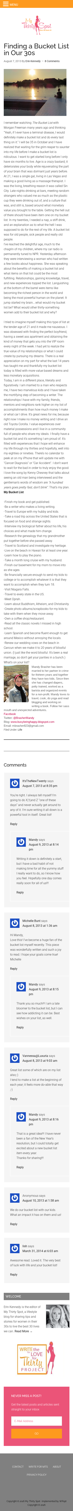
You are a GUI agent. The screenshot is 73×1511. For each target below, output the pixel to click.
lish (24, 1246)
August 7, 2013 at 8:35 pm (39, 786)
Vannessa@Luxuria (35, 1056)
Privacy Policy (36, 1474)
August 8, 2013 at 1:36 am (39, 926)
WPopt (62, 1501)
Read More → (24, 1331)
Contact (18, 1466)
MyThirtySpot (36, 25)
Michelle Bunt (31, 921)
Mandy (33, 840)
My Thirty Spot (32, 1501)
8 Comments (52, 61)
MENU (14, 5)
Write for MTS (38, 1466)
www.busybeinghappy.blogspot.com (32, 721)
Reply (13, 824)
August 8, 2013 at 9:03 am (39, 1060)
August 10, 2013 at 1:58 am (40, 1200)
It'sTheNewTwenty (34, 781)
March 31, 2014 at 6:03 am (40, 1251)
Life (20, 729)
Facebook (10, 713)
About (57, 1466)
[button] (6, 4)
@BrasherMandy (23, 717)
